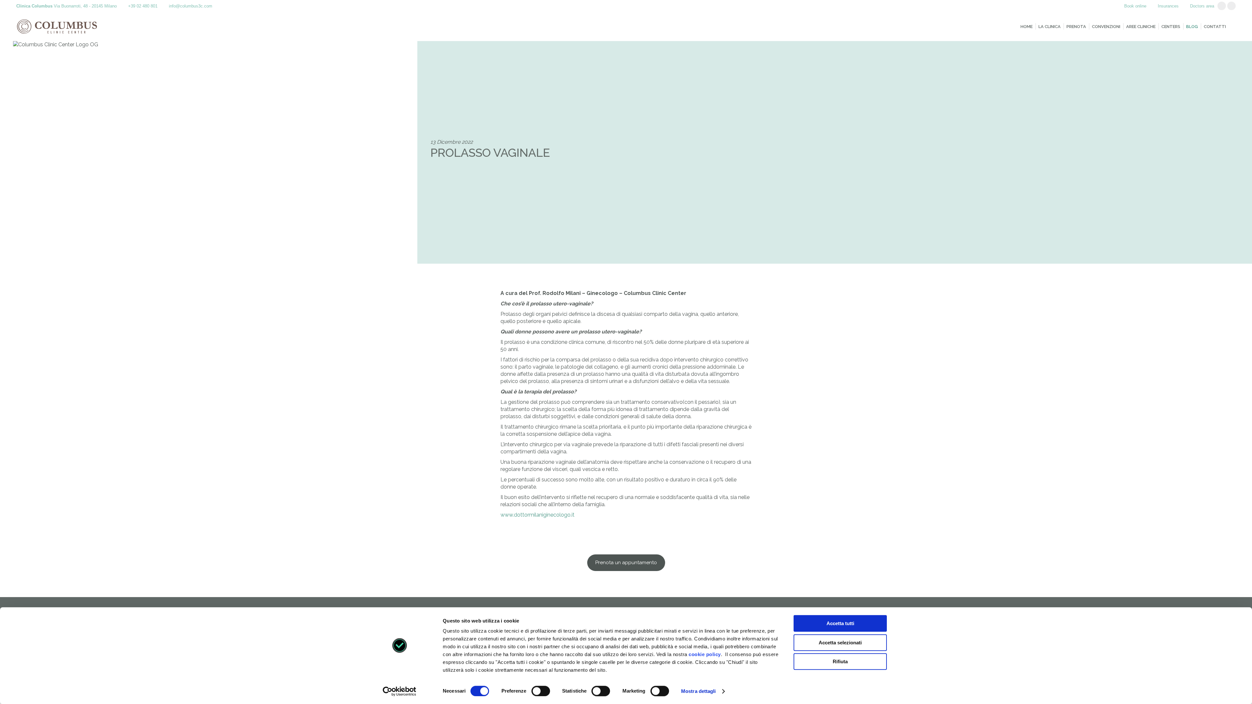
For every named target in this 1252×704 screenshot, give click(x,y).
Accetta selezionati (840, 642)
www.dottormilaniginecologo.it (537, 515)
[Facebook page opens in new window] (1231, 6)
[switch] (540, 691)
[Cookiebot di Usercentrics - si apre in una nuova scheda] (399, 691)
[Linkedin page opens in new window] (1221, 6)
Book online (1135, 6)
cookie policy (705, 654)
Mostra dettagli (698, 691)
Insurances (1168, 6)
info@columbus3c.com (190, 6)
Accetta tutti (840, 623)
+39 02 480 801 (142, 6)
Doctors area (1202, 6)
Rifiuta (840, 661)
